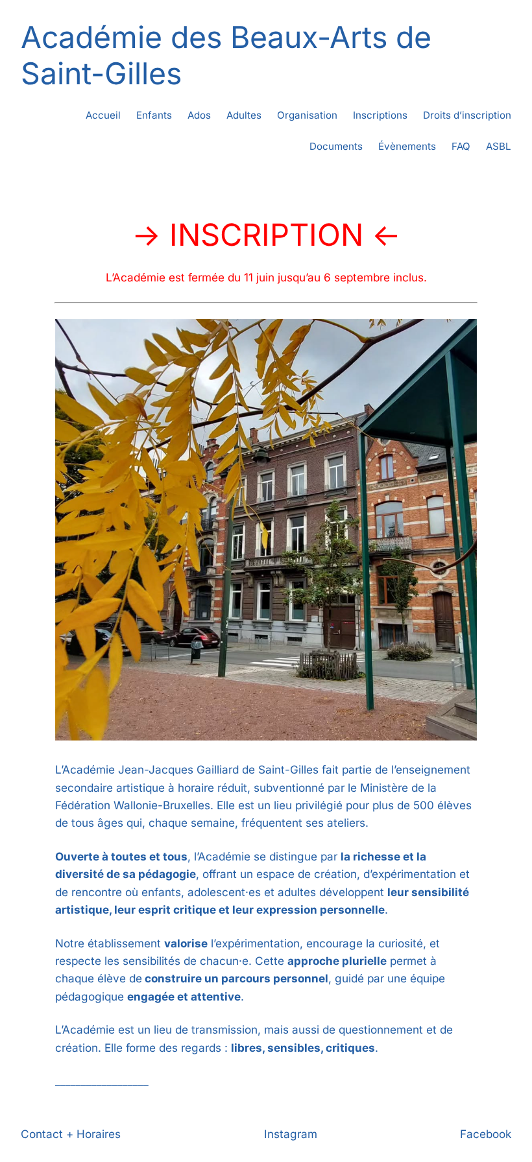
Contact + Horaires (71, 1134)
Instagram (290, 1134)
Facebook (485, 1134)
